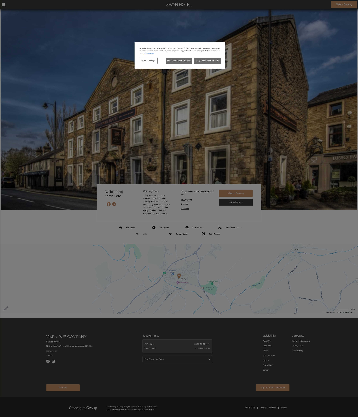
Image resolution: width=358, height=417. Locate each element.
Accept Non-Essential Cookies (208, 61)
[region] (180, 55)
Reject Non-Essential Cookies (179, 61)
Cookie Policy (148, 53)
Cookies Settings (148, 61)
